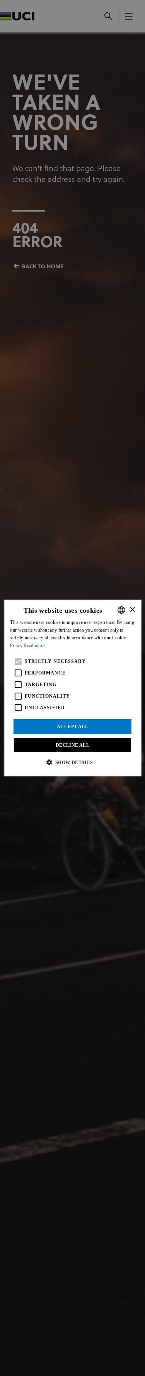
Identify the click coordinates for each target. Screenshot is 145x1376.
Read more (34, 645)
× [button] (132, 610)
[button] (72, 762)
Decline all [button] (72, 745)
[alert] (72, 688)
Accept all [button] (72, 726)
